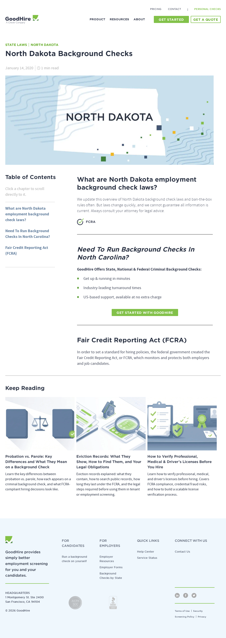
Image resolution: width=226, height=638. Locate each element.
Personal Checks (207, 9)
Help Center (145, 551)
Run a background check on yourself (74, 559)
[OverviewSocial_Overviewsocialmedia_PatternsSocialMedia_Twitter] (194, 595)
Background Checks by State (111, 576)
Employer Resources (107, 559)
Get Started (171, 19)
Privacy (202, 616)
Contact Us (182, 551)
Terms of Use (182, 611)
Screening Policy (184, 616)
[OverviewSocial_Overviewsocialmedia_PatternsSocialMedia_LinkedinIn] (177, 595)
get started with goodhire (145, 312)
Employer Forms (111, 567)
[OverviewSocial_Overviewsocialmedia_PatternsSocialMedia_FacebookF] (185, 595)
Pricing (155, 9)
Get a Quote (205, 19)
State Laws (16, 45)
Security (198, 611)
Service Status (147, 557)
